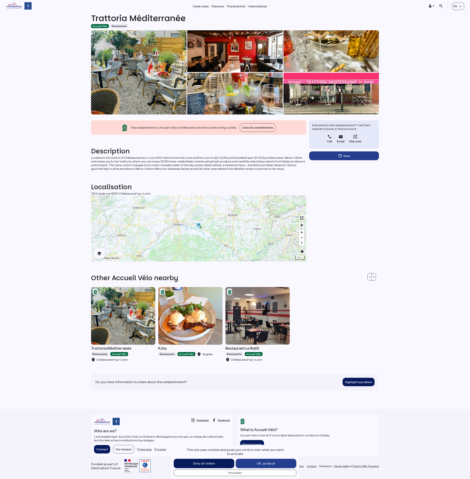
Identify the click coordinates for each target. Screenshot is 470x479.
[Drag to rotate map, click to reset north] (301, 243)
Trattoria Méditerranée (111, 348)
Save (346, 156)
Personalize (235, 472)
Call (329, 141)
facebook (224, 420)
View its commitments (257, 127)
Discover (218, 6)
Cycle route (201, 6)
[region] (198, 228)
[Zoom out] (301, 237)
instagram (203, 420)
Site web (355, 141)
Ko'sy (162, 348)
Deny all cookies (204, 463)
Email (340, 141)
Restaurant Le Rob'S (242, 348)
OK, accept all (266, 463)
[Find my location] (301, 225)
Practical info (236, 6)
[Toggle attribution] (302, 251)
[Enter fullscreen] (301, 218)
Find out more (252, 444)
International (258, 6)
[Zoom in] (301, 232)
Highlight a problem (358, 382)
